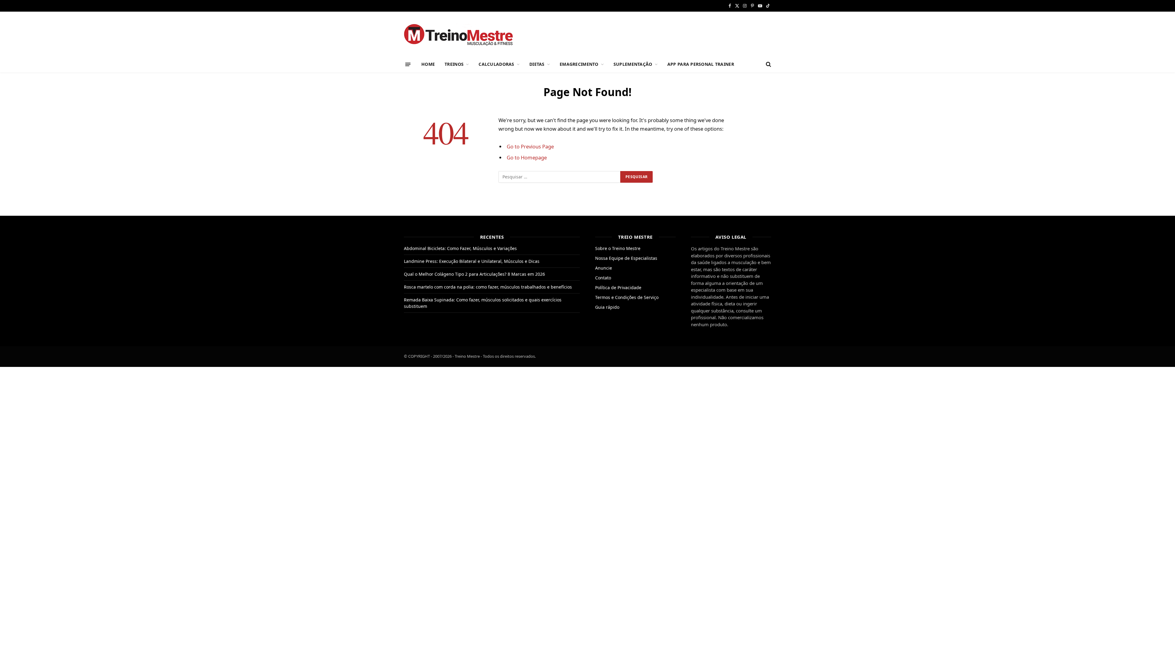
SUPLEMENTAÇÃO (633, 64)
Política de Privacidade (618, 287)
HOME (428, 64)
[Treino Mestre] (462, 34)
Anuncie (603, 268)
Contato (603, 278)
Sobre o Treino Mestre (617, 248)
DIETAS (537, 64)
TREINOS (454, 64)
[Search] (768, 64)
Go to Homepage (527, 157)
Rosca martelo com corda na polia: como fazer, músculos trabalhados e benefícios (488, 287)
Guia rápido (607, 307)
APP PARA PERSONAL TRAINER (700, 64)
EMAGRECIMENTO (579, 64)
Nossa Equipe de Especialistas (626, 258)
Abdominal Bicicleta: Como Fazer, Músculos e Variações (460, 248)
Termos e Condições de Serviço (626, 297)
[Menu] (408, 64)
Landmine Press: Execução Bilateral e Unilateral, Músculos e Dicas (471, 261)
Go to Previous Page (530, 146)
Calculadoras (496, 64)
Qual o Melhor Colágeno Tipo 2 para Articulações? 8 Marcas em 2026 (474, 274)
